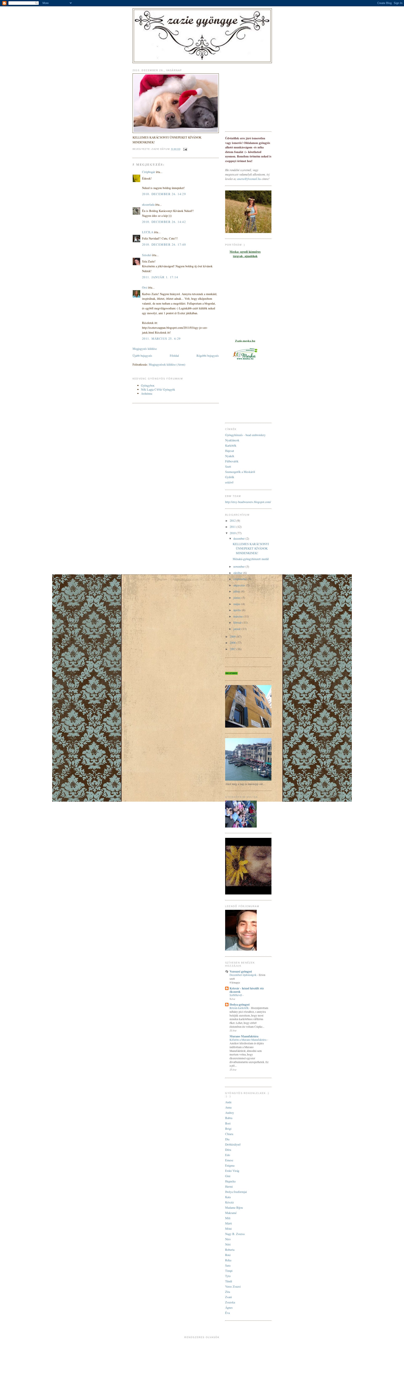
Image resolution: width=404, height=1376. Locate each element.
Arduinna (146, 393)
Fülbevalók (231, 461)
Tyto (228, 1276)
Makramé (231, 1213)
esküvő (229, 482)
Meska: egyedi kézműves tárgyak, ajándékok (245, 253)
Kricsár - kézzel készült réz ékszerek (247, 990)
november (239, 566)
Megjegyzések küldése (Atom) (167, 364)
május (237, 604)
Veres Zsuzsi (233, 1286)
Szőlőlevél (236, 995)
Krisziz (229, 1202)
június (237, 598)
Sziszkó (146, 255)
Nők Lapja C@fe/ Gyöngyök (158, 389)
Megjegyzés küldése (145, 349)
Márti (228, 1223)
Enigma (229, 1165)
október (238, 573)
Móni (228, 1229)
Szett (228, 466)
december (239, 538)
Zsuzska (230, 1302)
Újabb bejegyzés (142, 356)
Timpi (229, 1271)
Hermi (229, 1186)
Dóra (228, 1150)
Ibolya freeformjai (236, 1192)
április (237, 610)
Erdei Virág (232, 1171)
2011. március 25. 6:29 (161, 339)
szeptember (240, 579)
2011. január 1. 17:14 (160, 277)
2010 (233, 533)
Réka (228, 1260)
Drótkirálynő (233, 1144)
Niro (228, 1239)
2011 (233, 527)
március (238, 616)
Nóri (228, 1244)
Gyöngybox (147, 385)
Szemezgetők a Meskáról (240, 472)
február (238, 622)
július (237, 591)
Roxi (228, 1255)
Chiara (229, 1134)
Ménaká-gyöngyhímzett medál (251, 559)
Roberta (229, 1250)
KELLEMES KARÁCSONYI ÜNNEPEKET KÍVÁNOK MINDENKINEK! (251, 548)
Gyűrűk (229, 477)
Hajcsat (229, 451)
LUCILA (147, 232)
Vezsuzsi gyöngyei (241, 971)
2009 (233, 637)
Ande (228, 1102)
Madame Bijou (234, 1208)
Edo (227, 1155)
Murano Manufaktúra (244, 1036)
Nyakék (229, 456)
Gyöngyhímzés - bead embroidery (245, 435)
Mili (227, 1218)
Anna (228, 1107)
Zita (227, 1292)
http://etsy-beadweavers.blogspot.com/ (248, 502)
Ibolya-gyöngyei (240, 1004)
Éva (227, 1313)
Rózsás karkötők (239, 1008)
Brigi (228, 1129)
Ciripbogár (148, 172)
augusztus (239, 585)
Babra (228, 1118)
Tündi (228, 1281)
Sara (227, 1265)
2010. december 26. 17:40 (164, 244)
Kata (228, 1197)
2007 (233, 649)
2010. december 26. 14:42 (164, 222)
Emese (229, 1160)
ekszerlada (148, 204)
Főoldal (174, 356)
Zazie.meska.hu (245, 341)
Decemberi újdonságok (243, 975)
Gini (227, 1176)
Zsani (228, 1297)
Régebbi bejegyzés (208, 356)
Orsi (144, 287)
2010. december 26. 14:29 (164, 194)
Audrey (229, 1113)
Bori (228, 1123)
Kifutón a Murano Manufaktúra (248, 1040)
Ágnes (229, 1307)
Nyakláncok (232, 440)
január (237, 629)
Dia (227, 1139)
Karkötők (230, 445)
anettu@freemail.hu (249, 179)
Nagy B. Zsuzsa (235, 1234)
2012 (233, 521)
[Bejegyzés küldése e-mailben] (185, 149)
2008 (233, 643)
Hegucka (230, 1181)
